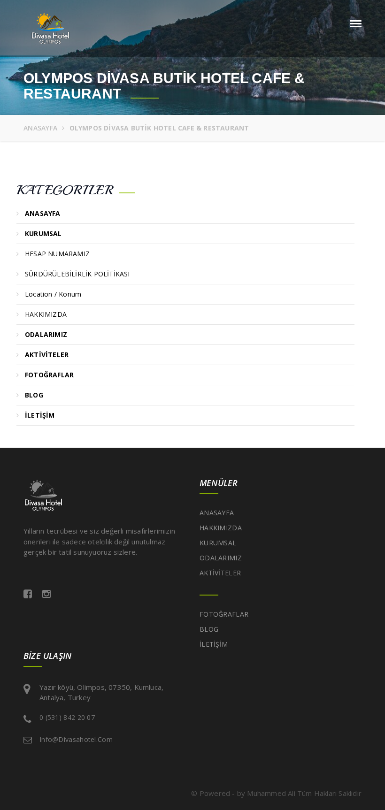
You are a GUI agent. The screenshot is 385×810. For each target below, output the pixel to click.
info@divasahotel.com (76, 739)
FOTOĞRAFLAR (224, 614)
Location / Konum (55, 294)
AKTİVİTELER (220, 572)
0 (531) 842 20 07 (67, 717)
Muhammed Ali (271, 793)
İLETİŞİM (214, 644)
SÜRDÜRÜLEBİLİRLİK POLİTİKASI (79, 273)
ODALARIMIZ (221, 557)
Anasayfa (40, 127)
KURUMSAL (218, 542)
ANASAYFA (217, 512)
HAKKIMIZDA (47, 314)
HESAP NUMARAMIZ (59, 253)
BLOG (209, 629)
